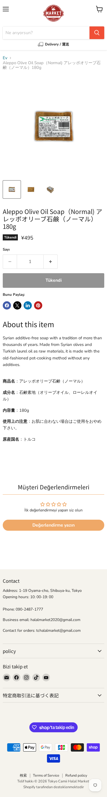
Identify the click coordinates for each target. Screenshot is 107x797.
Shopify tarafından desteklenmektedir (53, 787)
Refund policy (76, 775)
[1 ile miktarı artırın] (51, 261)
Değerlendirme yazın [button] (53, 525)
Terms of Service (46, 775)
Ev (5, 58)
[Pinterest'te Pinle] (38, 305)
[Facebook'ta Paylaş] (7, 305)
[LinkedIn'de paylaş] (28, 305)
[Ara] (96, 32)
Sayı (6, 250)
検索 (23, 775)
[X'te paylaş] (17, 305)
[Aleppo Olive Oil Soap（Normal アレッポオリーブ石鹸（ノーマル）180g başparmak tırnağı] (12, 189)
